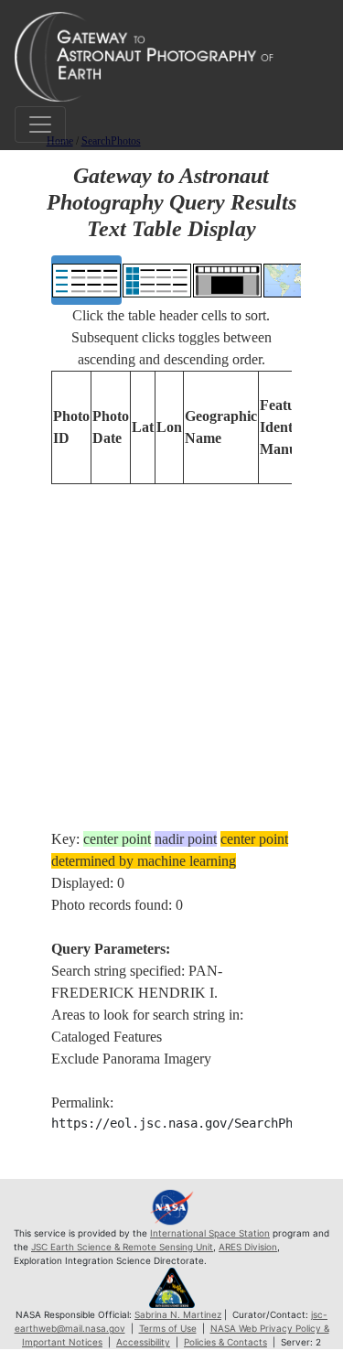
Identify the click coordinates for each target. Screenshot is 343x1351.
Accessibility (143, 1341)
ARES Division (248, 1246)
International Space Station (210, 1232)
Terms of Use (168, 1328)
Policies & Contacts (225, 1341)
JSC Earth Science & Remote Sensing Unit (122, 1246)
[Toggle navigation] (40, 124)
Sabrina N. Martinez (177, 1314)
